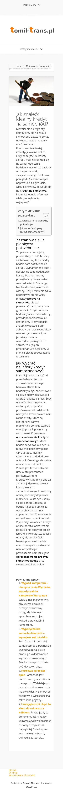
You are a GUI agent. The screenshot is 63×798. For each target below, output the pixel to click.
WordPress (31, 787)
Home (18, 66)
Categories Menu (29, 48)
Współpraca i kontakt (22, 775)
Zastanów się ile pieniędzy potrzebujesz (34, 222)
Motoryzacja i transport (37, 66)
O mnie (13, 772)
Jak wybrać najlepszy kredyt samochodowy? (32, 230)
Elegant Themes (31, 783)
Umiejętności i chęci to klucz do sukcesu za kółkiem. (35, 708)
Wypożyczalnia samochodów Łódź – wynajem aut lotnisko (33, 633)
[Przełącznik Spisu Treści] (44, 216)
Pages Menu (29, 4)
